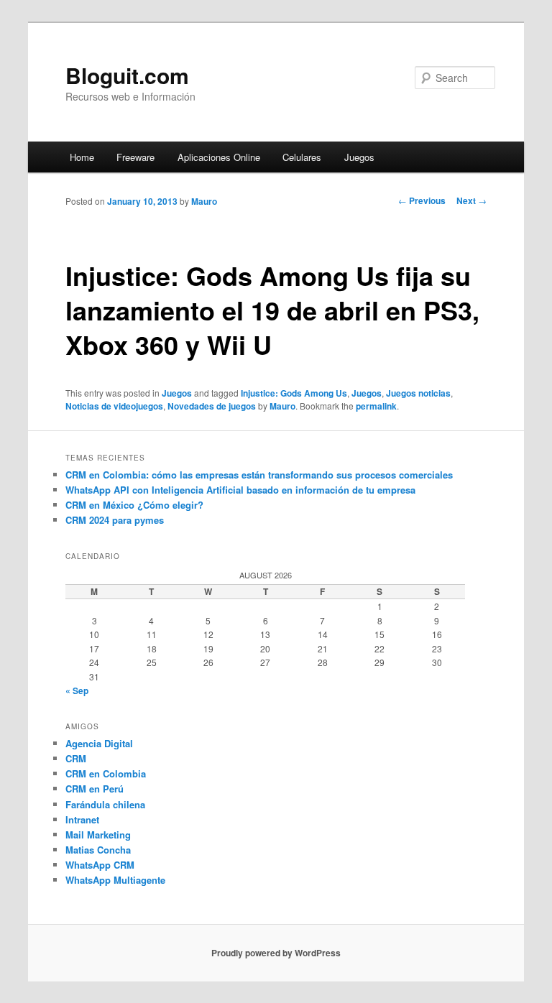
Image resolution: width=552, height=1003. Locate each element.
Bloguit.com (127, 75)
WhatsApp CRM (99, 865)
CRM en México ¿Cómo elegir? (134, 505)
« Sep (76, 690)
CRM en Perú (94, 788)
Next (471, 200)
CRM (75, 758)
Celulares (301, 157)
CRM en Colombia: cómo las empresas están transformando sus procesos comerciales (259, 474)
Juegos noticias (418, 393)
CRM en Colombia (105, 773)
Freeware (135, 157)
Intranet (82, 819)
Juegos (359, 157)
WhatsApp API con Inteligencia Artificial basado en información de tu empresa (240, 489)
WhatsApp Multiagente (115, 880)
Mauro (204, 201)
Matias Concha (98, 849)
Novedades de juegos (211, 405)
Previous (422, 200)
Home (82, 157)
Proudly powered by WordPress (276, 952)
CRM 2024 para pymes (114, 520)
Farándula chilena (105, 804)
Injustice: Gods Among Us (294, 393)
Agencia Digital (99, 743)
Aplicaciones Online (219, 157)
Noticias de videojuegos (114, 405)
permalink (376, 405)
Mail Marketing (98, 834)
